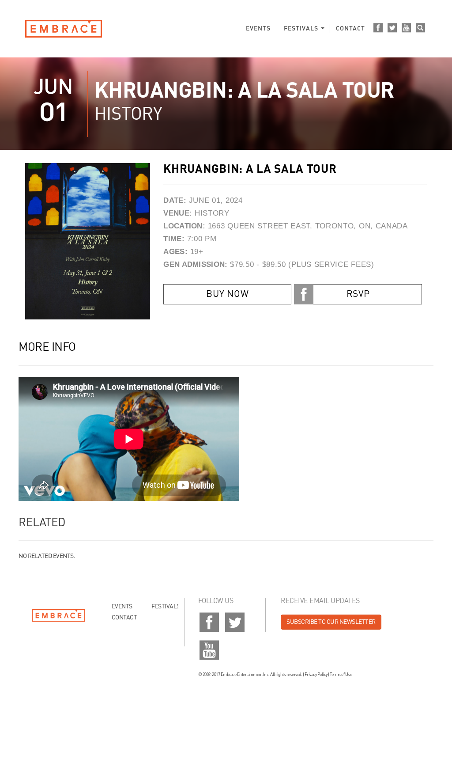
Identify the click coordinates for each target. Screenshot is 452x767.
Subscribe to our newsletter (331, 622)
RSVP (358, 294)
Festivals (301, 29)
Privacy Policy (316, 674)
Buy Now (227, 294)
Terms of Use (341, 674)
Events (258, 29)
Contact (350, 29)
